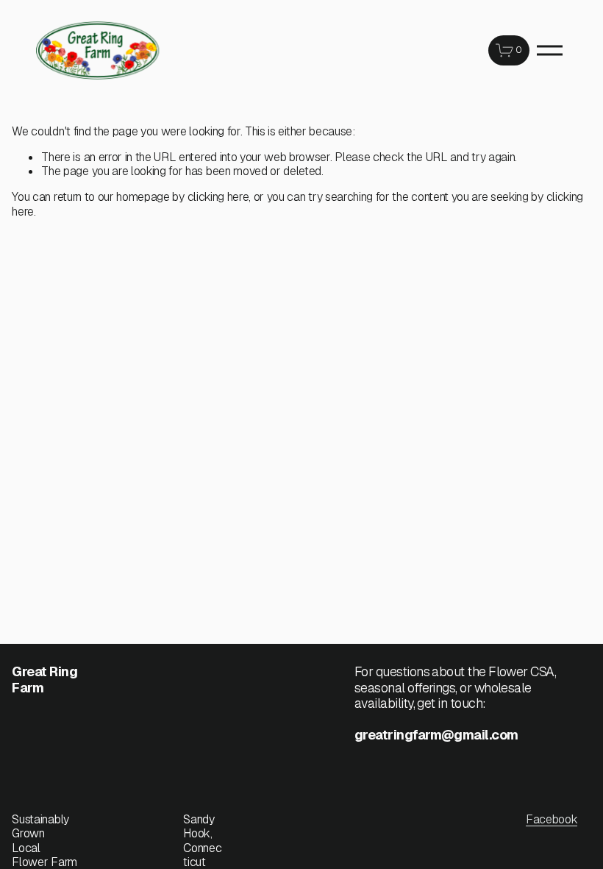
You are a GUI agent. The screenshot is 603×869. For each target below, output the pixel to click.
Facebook (551, 819)
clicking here (218, 197)
